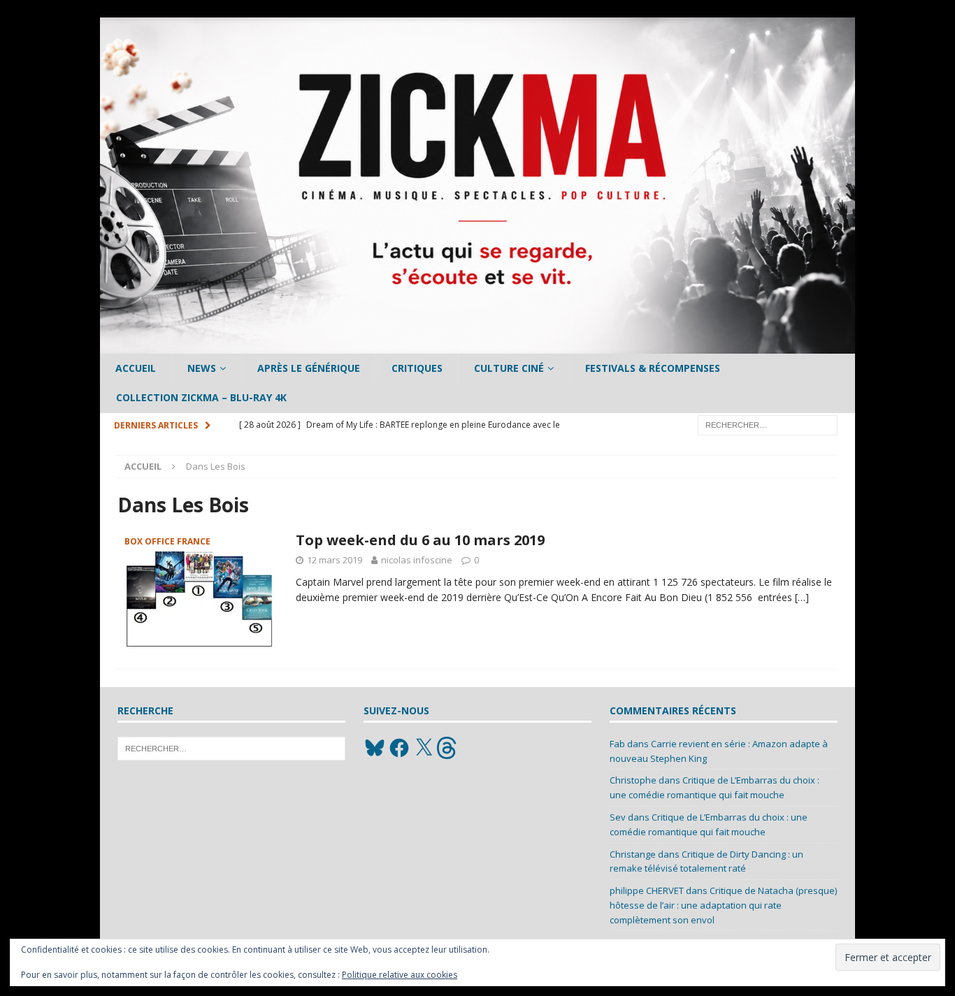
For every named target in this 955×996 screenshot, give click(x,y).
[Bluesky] (375, 748)
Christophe (633, 780)
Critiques (417, 368)
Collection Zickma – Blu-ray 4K (201, 397)
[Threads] (448, 748)
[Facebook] (399, 748)
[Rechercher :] (768, 424)
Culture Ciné (509, 368)
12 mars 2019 (334, 560)
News (201, 368)
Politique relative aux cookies (399, 975)
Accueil (135, 368)
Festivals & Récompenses (652, 368)
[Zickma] (477, 345)
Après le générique (308, 368)
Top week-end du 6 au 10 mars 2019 (420, 540)
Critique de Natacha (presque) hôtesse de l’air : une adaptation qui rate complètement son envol (723, 905)
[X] (423, 748)
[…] (802, 597)
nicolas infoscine (416, 560)
